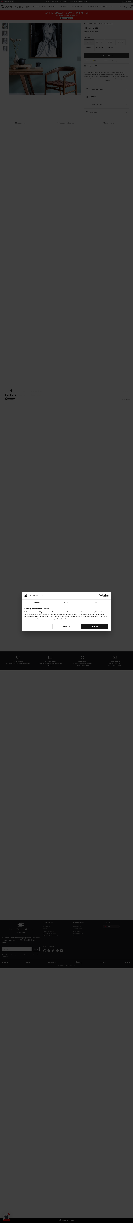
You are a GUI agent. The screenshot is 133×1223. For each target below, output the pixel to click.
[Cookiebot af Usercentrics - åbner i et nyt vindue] (100, 595)
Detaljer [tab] (66, 602)
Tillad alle (94, 626)
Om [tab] (96, 602)
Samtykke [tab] (37, 602)
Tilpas (65, 626)
